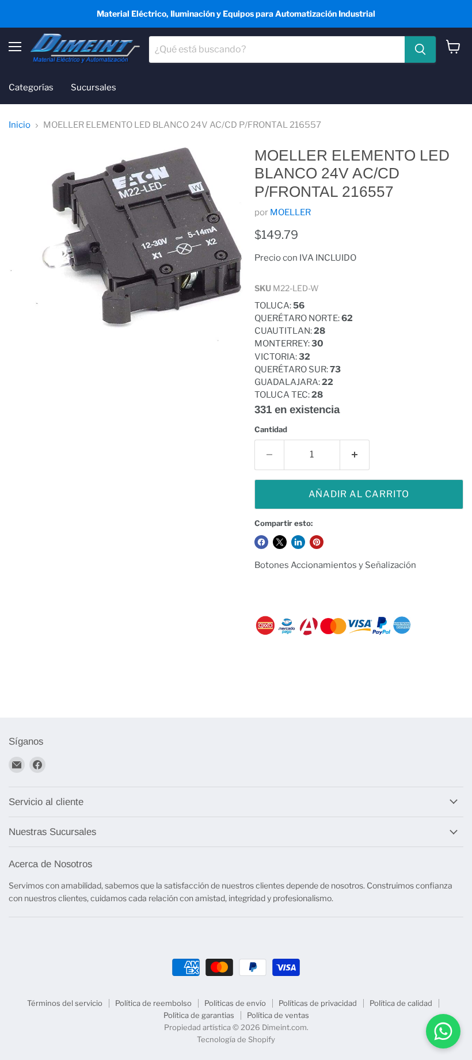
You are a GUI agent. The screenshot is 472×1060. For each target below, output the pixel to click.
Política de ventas (278, 1015)
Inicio (20, 125)
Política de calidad (401, 1003)
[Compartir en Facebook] (261, 542)
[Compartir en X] (280, 542)
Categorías (31, 87)
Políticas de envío (235, 1003)
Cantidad (270, 429)
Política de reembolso (153, 1003)
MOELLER (290, 212)
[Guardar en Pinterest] (316, 542)
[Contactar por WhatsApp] (443, 1031)
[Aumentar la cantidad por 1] (355, 455)
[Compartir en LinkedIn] (298, 542)
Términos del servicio (64, 1003)
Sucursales (93, 87)
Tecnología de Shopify (236, 1039)
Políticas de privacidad (318, 1003)
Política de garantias (198, 1015)
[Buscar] (420, 49)
